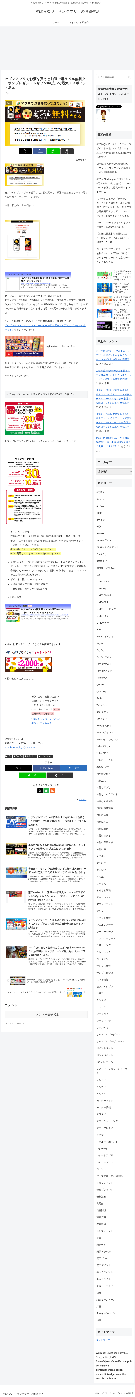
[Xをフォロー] (40, 790)
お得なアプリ (32, 756)
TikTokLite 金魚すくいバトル (20, 747)
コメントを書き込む (46, 1014)
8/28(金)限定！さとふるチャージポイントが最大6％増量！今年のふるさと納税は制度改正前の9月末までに (114, 150)
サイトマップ (103, 1340)
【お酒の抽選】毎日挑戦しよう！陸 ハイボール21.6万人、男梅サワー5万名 (113, 238)
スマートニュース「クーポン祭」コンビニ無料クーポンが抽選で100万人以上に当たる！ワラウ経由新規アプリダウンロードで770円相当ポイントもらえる (114, 207)
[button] (67, 151)
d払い (10, 756)
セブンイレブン (46, 756)
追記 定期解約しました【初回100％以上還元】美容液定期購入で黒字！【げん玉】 (113, 442)
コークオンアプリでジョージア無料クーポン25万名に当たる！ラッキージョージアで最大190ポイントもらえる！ (114, 255)
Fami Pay (19, 756)
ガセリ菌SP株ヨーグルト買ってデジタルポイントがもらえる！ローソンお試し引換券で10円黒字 (114, 355)
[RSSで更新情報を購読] (52, 790)
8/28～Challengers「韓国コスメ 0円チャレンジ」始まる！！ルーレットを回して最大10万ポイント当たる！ (114, 185)
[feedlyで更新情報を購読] (46, 790)
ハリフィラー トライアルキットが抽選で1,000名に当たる (113, 224)
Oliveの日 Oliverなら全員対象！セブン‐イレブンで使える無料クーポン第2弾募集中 (114, 168)
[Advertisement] (67, 47)
